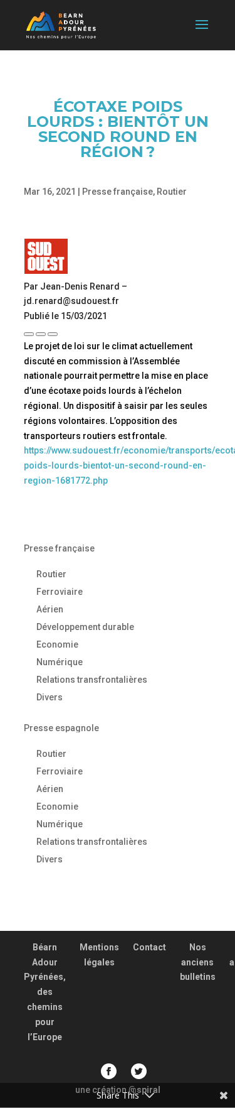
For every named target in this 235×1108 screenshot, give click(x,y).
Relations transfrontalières (91, 680)
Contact (149, 947)
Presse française (117, 192)
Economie (57, 644)
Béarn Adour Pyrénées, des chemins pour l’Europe (45, 992)
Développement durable (85, 627)
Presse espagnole (61, 728)
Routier (172, 192)
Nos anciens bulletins (198, 962)
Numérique (59, 662)
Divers (49, 697)
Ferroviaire (59, 592)
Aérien (49, 609)
